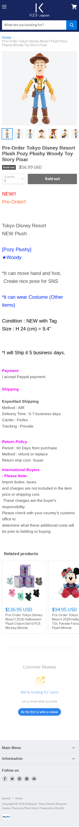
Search (6, 798)
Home (6, 37)
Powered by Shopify (52, 808)
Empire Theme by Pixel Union (20, 808)
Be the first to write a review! (39, 712)
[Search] (71, 25)
